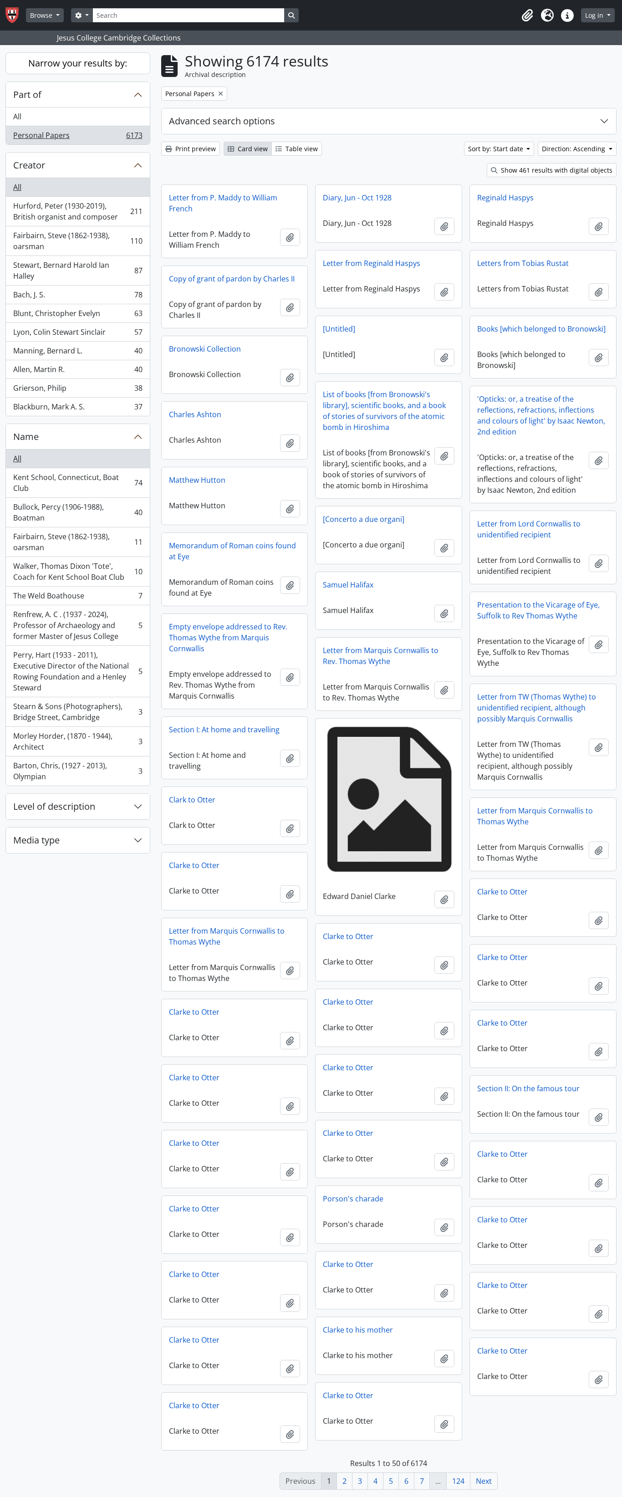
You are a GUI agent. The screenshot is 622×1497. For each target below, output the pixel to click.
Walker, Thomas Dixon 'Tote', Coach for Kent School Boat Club (78, 571)
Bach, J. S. (78, 297)
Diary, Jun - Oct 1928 (357, 198)
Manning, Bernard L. (78, 353)
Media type (36, 840)
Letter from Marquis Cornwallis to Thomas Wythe (535, 816)
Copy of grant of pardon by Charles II (232, 279)
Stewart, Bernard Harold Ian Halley (78, 270)
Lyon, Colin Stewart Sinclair (78, 334)
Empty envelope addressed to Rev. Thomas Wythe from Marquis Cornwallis (228, 638)
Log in (595, 15)
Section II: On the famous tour (528, 1088)
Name (26, 436)
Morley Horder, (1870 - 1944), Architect (78, 741)
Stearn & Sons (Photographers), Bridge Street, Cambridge (78, 711)
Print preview (194, 148)
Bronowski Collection (205, 349)
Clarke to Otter (194, 865)
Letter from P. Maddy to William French (223, 203)
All (17, 117)
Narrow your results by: (77, 63)
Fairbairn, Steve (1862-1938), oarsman (78, 240)
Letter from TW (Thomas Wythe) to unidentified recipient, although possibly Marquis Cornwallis (536, 708)
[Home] (15, 15)
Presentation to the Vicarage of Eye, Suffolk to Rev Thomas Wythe (538, 610)
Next (484, 1481)
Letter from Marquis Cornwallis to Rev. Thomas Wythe (380, 655)
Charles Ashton (195, 414)
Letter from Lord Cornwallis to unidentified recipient (529, 529)
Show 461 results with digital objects (555, 170)
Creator (29, 165)
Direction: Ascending (574, 148)
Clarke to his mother (358, 1330)
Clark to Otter (192, 800)
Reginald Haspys (505, 198)
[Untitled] (339, 329)
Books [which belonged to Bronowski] (541, 329)
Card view (252, 148)
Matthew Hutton (197, 480)
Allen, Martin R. (78, 371)
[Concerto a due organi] (363, 519)
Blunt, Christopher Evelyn (78, 315)
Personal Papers (78, 137)
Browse (42, 15)
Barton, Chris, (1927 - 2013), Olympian (78, 771)
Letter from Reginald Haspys (371, 263)
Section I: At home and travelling (224, 730)
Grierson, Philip (78, 390)
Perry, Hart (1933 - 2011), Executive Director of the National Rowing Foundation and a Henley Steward (78, 671)
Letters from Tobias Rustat (523, 263)
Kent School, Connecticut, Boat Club (78, 482)
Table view (301, 148)
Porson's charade (353, 1199)
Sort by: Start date (496, 148)
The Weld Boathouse (78, 598)
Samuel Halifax (348, 585)
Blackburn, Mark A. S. (78, 409)
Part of (27, 94)
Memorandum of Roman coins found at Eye (232, 551)
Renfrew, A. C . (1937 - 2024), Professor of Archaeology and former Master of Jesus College (78, 625)
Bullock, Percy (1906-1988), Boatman (78, 512)
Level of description (54, 806)
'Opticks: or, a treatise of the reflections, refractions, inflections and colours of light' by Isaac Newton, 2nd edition (541, 415)
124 (458, 1481)
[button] (527, 15)
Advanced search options (222, 121)
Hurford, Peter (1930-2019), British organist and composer (78, 211)
